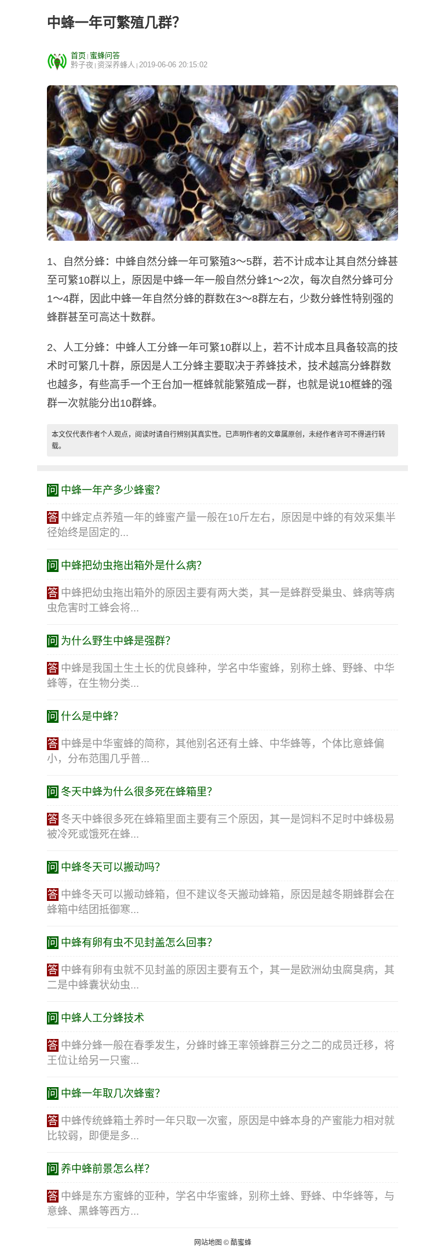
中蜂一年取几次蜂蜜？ (113, 1093)
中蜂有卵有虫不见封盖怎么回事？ (139, 942)
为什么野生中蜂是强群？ (118, 641)
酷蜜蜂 (241, 1243)
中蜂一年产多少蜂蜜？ (113, 490)
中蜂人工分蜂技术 (102, 1018)
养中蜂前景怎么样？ (108, 1169)
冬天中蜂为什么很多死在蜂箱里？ (139, 792)
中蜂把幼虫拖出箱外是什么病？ (134, 565)
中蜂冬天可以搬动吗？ (113, 867)
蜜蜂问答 (105, 55)
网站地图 (208, 1243)
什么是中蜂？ (92, 716)
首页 (78, 55)
